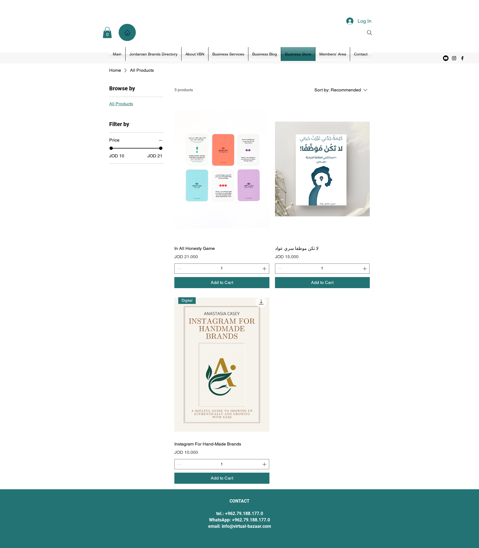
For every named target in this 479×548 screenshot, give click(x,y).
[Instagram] (454, 58)
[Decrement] (178, 268)
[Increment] (264, 268)
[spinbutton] (221, 268)
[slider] (111, 148)
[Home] (127, 32)
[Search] (369, 33)
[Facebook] (462, 58)
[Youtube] (446, 58)
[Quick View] (221, 169)
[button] (107, 32)
